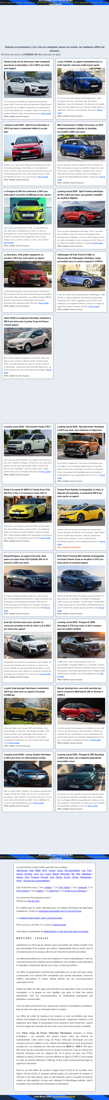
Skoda (59, 877)
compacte (82, 887)
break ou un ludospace (76, 891)
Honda (19, 874)
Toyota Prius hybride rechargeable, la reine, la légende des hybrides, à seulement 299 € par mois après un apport (80, 493)
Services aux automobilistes (36, 881)
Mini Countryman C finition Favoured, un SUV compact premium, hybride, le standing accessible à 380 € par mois (80, 128)
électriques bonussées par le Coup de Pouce (60, 911)
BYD (44, 870)
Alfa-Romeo (22, 870)
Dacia (60, 870)
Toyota (75, 877)
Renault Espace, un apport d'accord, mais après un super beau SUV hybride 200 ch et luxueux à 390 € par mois (26, 559)
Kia (41, 874)
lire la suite (46, 113)
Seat (52, 877)
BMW (38, 870)
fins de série (33, 901)
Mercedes (65, 874)
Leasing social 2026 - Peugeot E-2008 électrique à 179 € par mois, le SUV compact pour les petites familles (79, 625)
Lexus (48, 874)
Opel (27, 877)
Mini (78, 874)
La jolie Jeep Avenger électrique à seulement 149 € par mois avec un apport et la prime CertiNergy (26, 691)
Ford (89, 870)
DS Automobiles (72, 870)
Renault (44, 877)
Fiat (83, 870)
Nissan (19, 877)
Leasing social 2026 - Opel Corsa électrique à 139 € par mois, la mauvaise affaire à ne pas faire (26, 128)
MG (73, 874)
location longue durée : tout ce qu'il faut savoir (40, 918)
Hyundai (28, 874)
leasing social (59, 925)
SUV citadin (64, 887)
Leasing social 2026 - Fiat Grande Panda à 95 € (27, 427)
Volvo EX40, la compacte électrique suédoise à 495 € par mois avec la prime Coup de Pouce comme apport (27, 321)
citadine (48, 887)
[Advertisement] (54, 25)
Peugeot (35, 877)
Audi (31, 870)
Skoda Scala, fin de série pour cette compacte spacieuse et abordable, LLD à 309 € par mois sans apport (27, 65)
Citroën (52, 870)
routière (39, 891)
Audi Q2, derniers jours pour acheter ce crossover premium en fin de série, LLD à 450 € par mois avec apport (27, 625)
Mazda (56, 874)
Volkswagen (86, 877)
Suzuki (67, 877)
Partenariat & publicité (64, 1097)
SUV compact (22, 891)
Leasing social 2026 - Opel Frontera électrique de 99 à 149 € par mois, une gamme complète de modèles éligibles (80, 194)
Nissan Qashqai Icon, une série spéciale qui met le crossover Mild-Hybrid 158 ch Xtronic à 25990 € (80, 691)
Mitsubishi (87, 874)
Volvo (19, 881)
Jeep (36, 874)
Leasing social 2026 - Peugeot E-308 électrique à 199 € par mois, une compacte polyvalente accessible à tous (80, 757)
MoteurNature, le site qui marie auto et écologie (66, 931)
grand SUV (54, 891)
